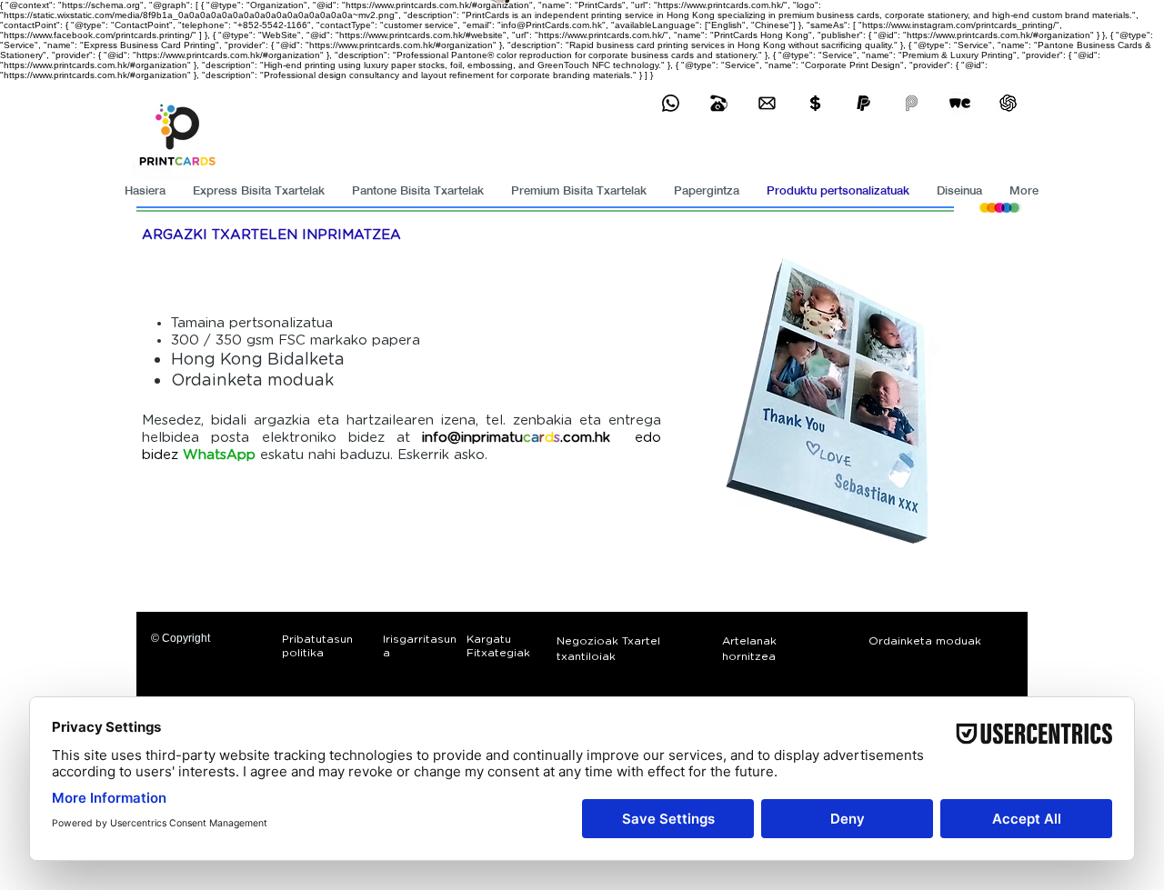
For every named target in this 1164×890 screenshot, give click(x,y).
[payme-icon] (911, 103)
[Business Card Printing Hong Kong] (670, 103)
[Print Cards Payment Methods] (815, 103)
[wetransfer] (959, 103)
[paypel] (863, 103)
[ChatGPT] (1008, 103)
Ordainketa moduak (252, 381)
